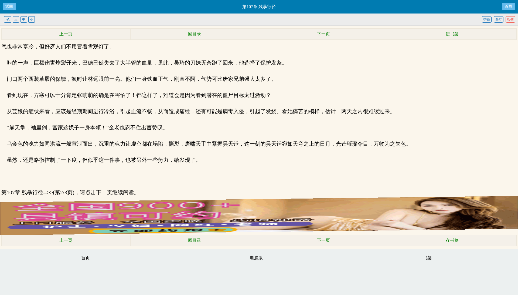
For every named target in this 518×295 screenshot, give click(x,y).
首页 (508, 6)
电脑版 (256, 258)
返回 (9, 6)
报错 (510, 19)
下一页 (323, 34)
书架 (427, 258)
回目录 (194, 34)
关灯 (498, 19)
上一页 (65, 34)
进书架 (452, 34)
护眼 (486, 19)
